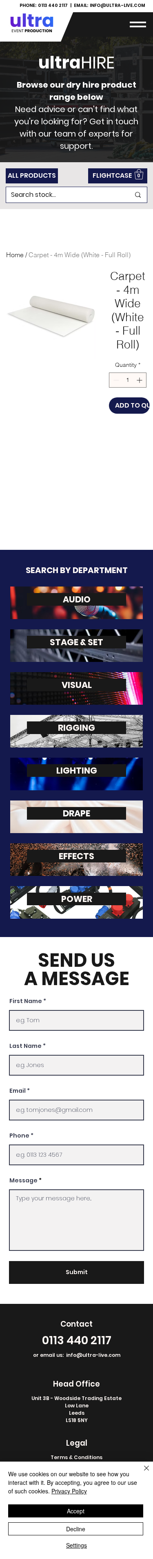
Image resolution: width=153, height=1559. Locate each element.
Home (15, 255)
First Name (25, 1001)
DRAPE (76, 813)
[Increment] (140, 380)
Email (17, 1091)
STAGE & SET (76, 642)
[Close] (141, 1473)
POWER (76, 899)
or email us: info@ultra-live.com (76, 1355)
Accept (75, 1511)
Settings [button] (76, 1545)
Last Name (25, 1046)
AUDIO (77, 599)
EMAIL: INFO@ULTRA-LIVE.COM (109, 5)
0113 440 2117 (76, 1340)
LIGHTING (76, 770)
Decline (75, 1529)
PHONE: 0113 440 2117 (44, 5)
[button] (138, 24)
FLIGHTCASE (112, 175)
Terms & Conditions (76, 1457)
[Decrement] (115, 380)
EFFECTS (76, 856)
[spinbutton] (127, 380)
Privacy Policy (69, 1491)
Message (23, 1180)
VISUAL (77, 685)
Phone (19, 1135)
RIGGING (76, 728)
